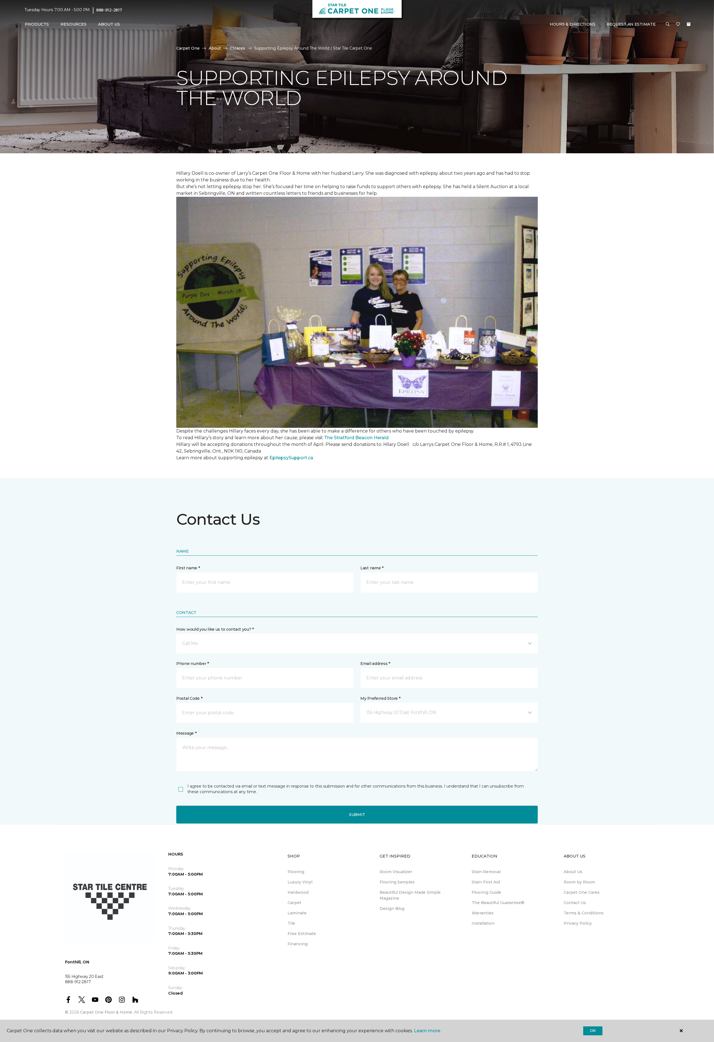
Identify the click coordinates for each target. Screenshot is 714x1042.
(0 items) (689, 24)
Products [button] (37, 24)
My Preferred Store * (380, 698)
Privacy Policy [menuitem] (578, 923)
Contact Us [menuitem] (575, 902)
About (215, 48)
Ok (593, 1030)
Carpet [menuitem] (294, 902)
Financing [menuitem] (298, 943)
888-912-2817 (109, 10)
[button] (667, 24)
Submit (357, 814)
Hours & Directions (572, 24)
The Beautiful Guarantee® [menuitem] (498, 902)
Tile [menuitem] (291, 923)
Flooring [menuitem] (296, 871)
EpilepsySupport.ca (291, 457)
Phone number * (192, 663)
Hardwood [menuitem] (298, 892)
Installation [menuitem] (483, 923)
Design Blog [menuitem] (392, 908)
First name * (188, 568)
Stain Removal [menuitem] (486, 871)
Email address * (375, 663)
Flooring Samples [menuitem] (397, 882)
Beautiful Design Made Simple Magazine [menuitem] (410, 895)
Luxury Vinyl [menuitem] (300, 882)
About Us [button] (109, 24)
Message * (186, 733)
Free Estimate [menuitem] (302, 933)
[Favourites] (678, 24)
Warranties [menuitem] (483, 912)
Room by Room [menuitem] (579, 882)
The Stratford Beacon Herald (356, 437)
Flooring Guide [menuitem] (486, 892)
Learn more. (427, 1030)
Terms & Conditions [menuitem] (584, 912)
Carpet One (188, 48)
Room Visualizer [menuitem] (396, 871)
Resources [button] (73, 24)
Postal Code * (189, 698)
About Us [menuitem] (573, 871)
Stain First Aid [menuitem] (486, 882)
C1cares (237, 48)
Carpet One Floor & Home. (106, 1012)
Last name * (371, 568)
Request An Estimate (631, 24)
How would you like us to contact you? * (215, 629)
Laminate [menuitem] (297, 912)
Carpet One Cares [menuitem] (582, 892)
